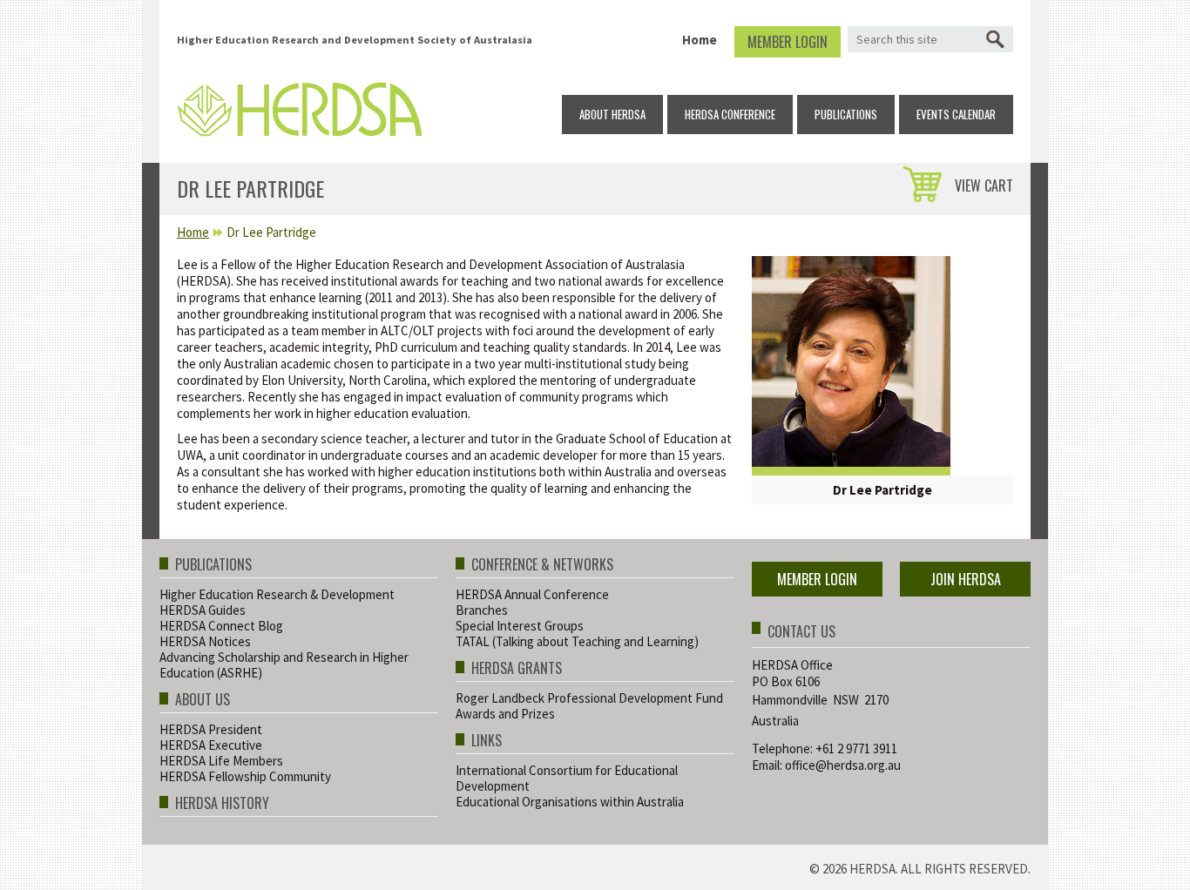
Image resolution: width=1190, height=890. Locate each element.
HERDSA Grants (516, 669)
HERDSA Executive (210, 745)
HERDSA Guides (202, 610)
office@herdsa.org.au (843, 765)
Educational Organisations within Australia (570, 801)
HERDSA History (222, 804)
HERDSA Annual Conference (532, 594)
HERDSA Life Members (221, 760)
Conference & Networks (542, 565)
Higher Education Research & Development (277, 594)
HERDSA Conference (730, 114)
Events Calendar (956, 114)
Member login (787, 41)
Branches (482, 610)
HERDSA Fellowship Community (245, 776)
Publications (846, 114)
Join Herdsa (965, 579)
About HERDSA (612, 114)
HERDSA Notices (205, 641)
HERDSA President (210, 729)
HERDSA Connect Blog (221, 625)
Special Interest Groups (520, 625)
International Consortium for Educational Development (567, 778)
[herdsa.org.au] (299, 105)
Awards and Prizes (505, 713)
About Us (202, 700)
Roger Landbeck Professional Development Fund (589, 698)
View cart (984, 185)
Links (486, 741)
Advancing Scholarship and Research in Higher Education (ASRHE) (284, 665)
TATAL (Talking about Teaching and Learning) (577, 641)
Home (699, 39)
